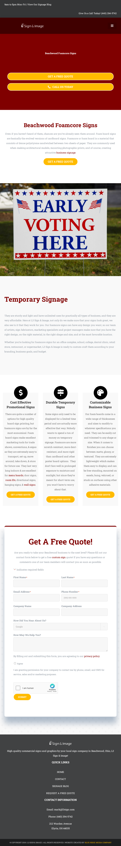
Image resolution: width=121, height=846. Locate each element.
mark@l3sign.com (64, 809)
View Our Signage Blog (39, 4)
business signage (66, 152)
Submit (22, 697)
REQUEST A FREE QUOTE (60, 793)
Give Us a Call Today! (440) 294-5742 (98, 13)
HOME (60, 771)
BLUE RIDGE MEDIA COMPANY (98, 842)
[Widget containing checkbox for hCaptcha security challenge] (35, 688)
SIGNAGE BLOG (60, 786)
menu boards (16, 475)
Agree (20, 663)
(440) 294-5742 (65, 816)
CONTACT (60, 779)
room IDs (10, 479)
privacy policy (91, 656)
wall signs (29, 484)
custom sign (59, 557)
